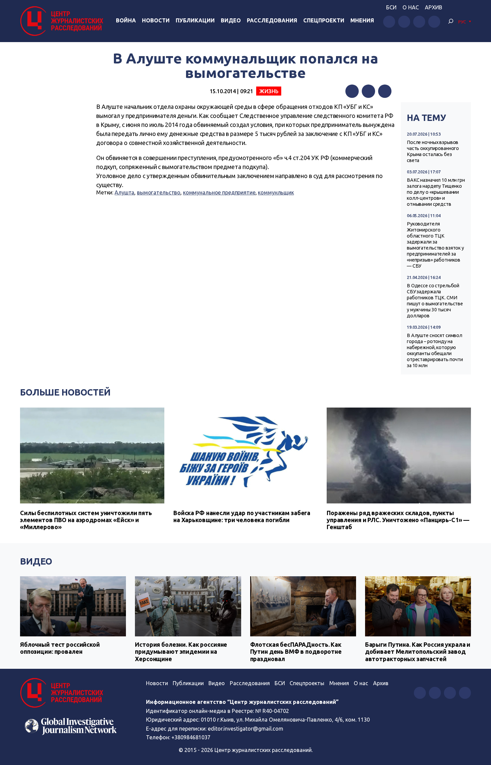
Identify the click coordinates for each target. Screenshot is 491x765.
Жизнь (268, 91)
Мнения (362, 20)
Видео (231, 20)
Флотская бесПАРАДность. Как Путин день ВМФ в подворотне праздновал (296, 651)
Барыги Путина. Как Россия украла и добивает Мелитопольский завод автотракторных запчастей (417, 651)
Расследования (272, 20)
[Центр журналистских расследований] (63, 21)
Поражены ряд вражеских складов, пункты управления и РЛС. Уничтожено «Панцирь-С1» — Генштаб (398, 519)
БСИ (391, 7)
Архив (433, 7)
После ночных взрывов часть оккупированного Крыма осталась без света (433, 151)
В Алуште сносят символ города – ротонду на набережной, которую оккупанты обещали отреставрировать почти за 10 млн (435, 350)
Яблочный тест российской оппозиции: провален (60, 648)
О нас (410, 7)
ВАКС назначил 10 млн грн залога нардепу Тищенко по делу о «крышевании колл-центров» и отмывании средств (436, 192)
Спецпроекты (307, 683)
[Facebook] (352, 91)
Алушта (124, 192)
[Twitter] (368, 91)
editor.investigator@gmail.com (245, 729)
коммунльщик (276, 192)
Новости (156, 20)
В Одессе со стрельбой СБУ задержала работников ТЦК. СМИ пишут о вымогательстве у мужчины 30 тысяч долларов (435, 300)
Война (126, 20)
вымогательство (158, 192)
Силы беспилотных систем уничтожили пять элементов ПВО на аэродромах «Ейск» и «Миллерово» (86, 519)
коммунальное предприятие (219, 192)
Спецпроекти (323, 20)
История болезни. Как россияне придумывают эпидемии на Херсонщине (181, 651)
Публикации (195, 20)
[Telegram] (384, 91)
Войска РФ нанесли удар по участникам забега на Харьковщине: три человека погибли (241, 516)
